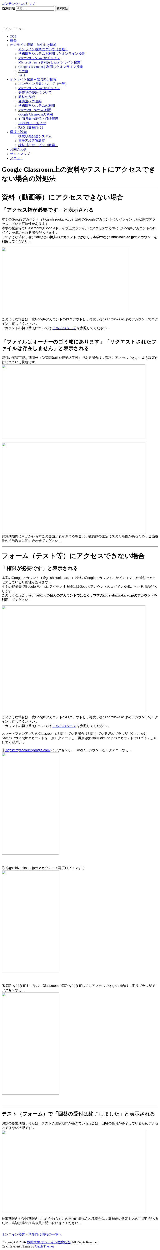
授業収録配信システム (35, 136)
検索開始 (8, 8)
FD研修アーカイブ (32, 123)
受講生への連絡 (30, 101)
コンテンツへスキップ (18, 3)
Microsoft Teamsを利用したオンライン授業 (49, 62)
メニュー (16, 158)
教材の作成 (26, 97)
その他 (23, 71)
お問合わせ (18, 149)
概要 (13, 40)
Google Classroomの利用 (35, 114)
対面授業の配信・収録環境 (38, 119)
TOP (13, 36)
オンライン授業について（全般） (43, 49)
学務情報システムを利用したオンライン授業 (51, 53)
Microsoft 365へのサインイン (39, 58)
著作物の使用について (35, 92)
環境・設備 (18, 132)
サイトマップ (20, 154)
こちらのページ (64, 328)
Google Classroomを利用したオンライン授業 (50, 67)
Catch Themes (44, 1246)
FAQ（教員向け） (31, 127)
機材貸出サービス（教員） (38, 145)
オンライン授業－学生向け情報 (33, 45)
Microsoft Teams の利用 (34, 110)
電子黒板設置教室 (31, 140)
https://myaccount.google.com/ (27, 750)
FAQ (21, 75)
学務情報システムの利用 (36, 105)
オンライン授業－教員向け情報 (33, 79)
